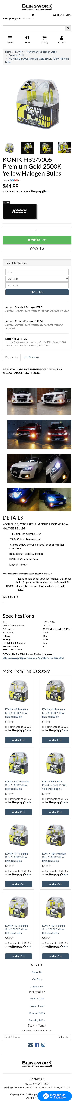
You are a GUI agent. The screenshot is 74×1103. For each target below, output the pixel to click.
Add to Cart (38, 240)
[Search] (68, 28)
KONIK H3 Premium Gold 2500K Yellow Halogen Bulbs (16, 929)
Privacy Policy (37, 1005)
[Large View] (9, 148)
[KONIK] (37, 212)
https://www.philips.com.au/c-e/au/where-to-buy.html (33, 657)
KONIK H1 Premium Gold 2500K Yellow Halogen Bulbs (16, 713)
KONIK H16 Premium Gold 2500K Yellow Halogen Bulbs (54, 857)
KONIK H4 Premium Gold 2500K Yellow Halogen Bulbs (53, 713)
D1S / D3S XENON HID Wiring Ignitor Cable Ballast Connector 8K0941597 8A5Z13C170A (29, 1087)
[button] (37, 248)
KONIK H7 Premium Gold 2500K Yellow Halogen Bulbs (16, 857)
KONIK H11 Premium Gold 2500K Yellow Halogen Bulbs (17, 785)
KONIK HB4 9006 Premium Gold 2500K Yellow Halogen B (54, 785)
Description (11, 357)
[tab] (12, 357)
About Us (37, 971)
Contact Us (37, 986)
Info (47, 191)
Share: (7, 180)
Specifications (31, 357)
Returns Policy (37, 1013)
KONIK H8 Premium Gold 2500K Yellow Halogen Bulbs (53, 929)
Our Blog (37, 979)
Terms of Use (37, 998)
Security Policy (37, 1020)
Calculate (38, 292)
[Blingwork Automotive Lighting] (37, 6)
